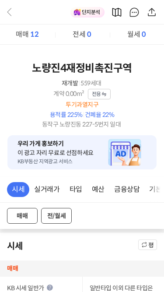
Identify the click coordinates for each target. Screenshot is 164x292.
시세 (18, 189)
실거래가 (46, 189)
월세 (136, 34)
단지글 (134, 12)
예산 (98, 189)
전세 (82, 34)
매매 (27, 34)
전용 (96, 94)
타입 (76, 189)
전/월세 (56, 216)
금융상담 (127, 189)
